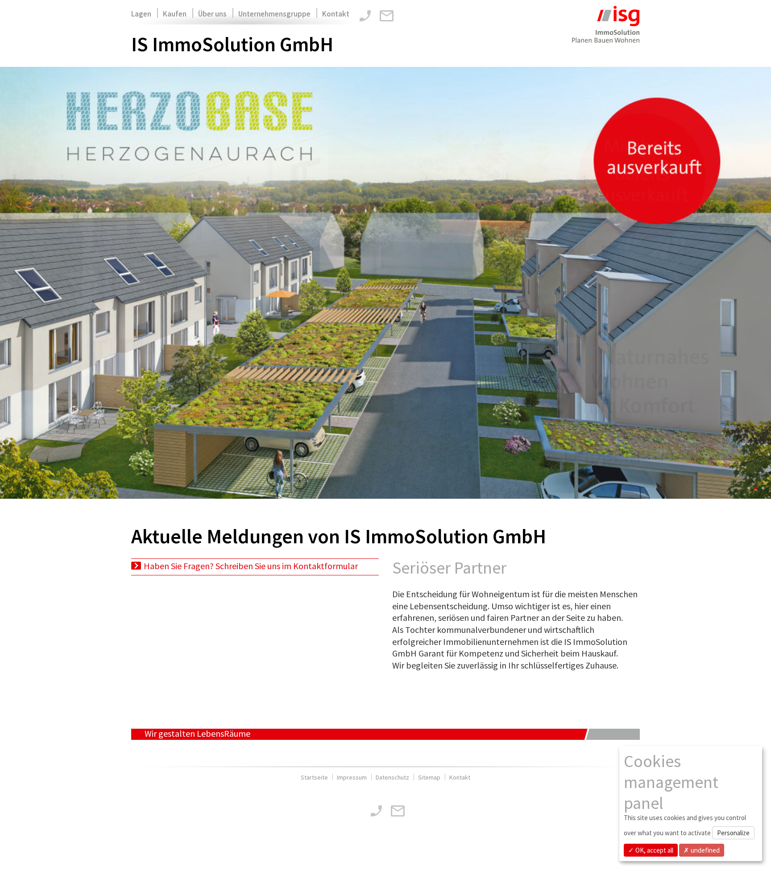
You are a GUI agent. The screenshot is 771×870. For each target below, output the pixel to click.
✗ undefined (702, 850)
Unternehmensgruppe (274, 14)
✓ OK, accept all (650, 850)
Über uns (212, 14)
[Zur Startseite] (605, 30)
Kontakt (335, 14)
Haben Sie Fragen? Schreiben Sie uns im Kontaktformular (251, 565)
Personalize (733, 833)
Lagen (141, 14)
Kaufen (175, 14)
